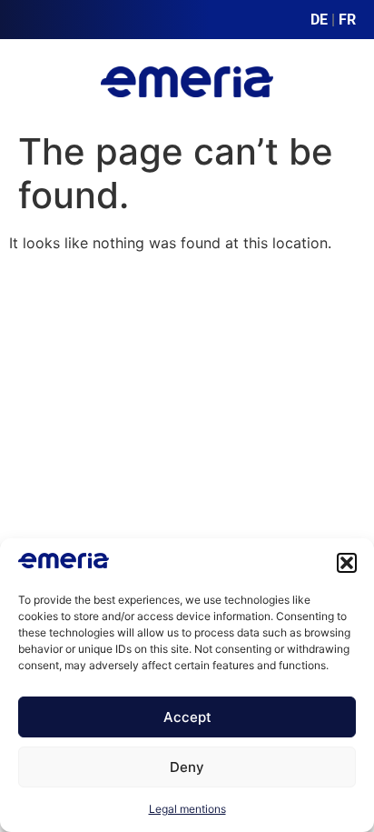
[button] (347, 563)
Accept (187, 717)
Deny (187, 767)
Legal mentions (187, 809)
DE (319, 19)
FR (347, 19)
